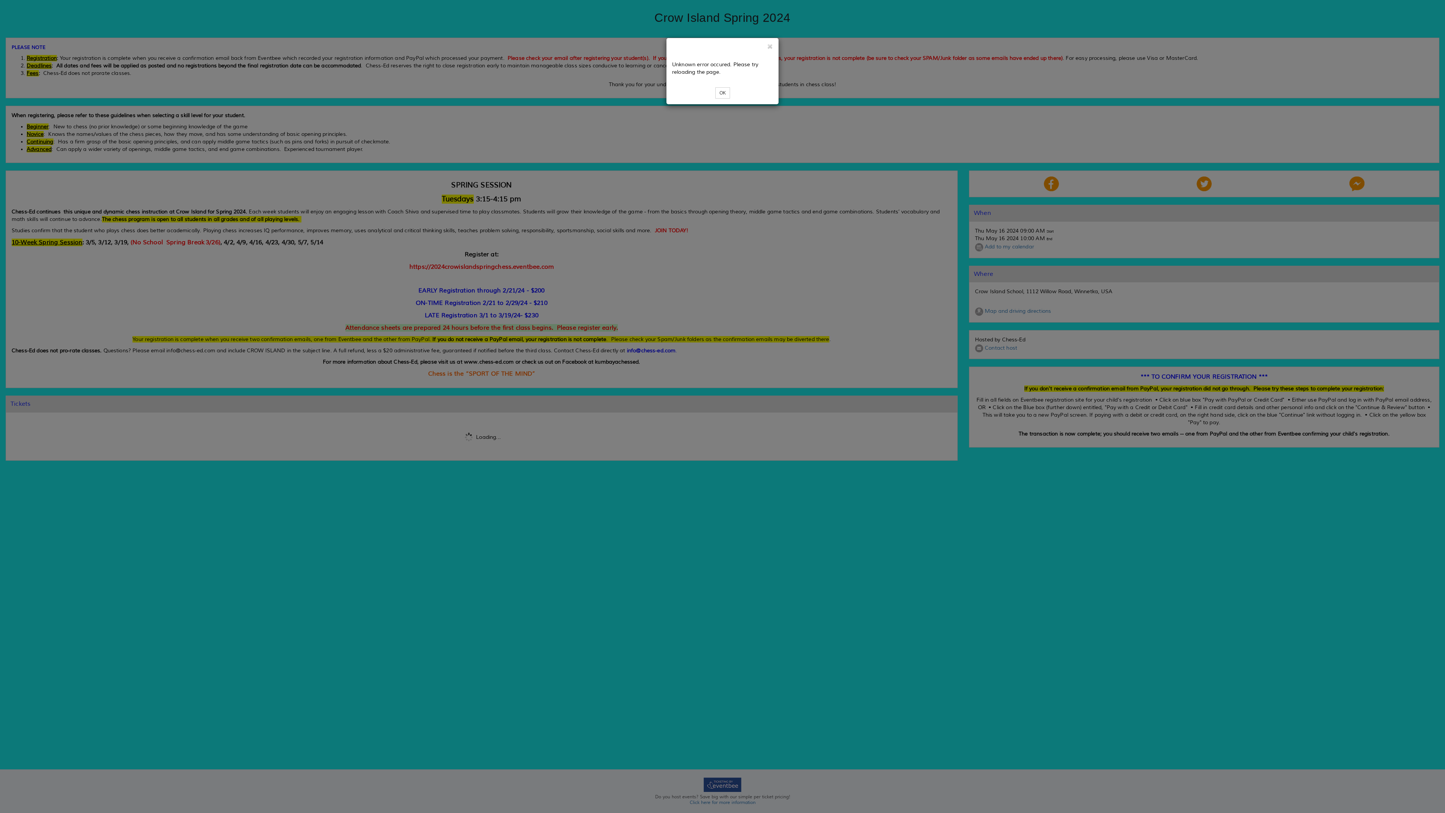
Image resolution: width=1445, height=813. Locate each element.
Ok (722, 93)
